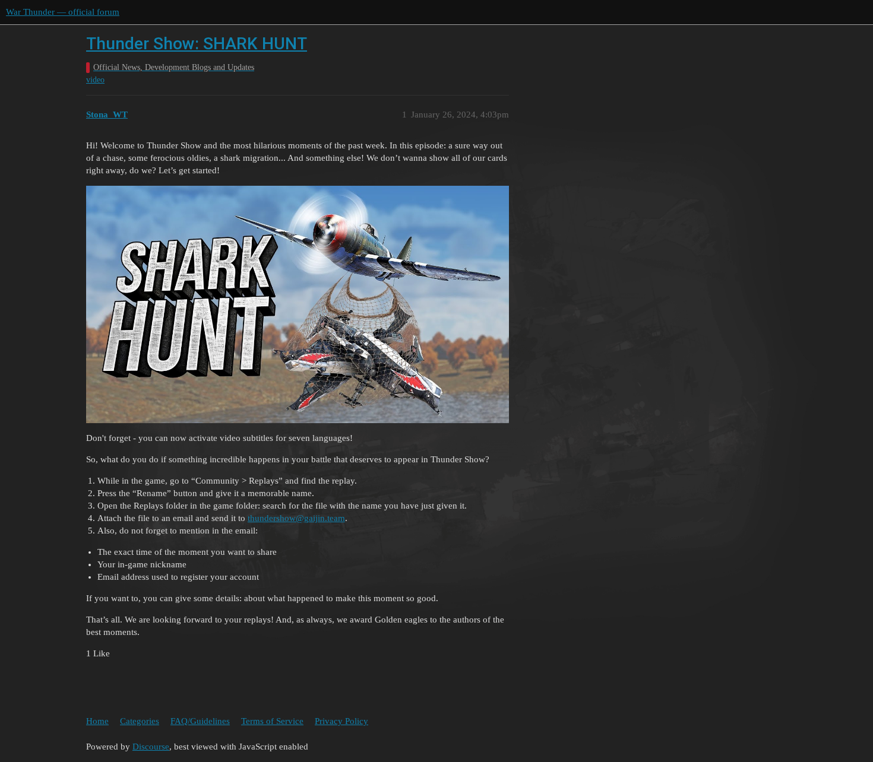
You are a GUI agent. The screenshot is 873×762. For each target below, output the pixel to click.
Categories (139, 721)
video (95, 79)
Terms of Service (272, 721)
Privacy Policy (341, 721)
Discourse (150, 746)
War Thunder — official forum (62, 12)
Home (97, 721)
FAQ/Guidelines (200, 721)
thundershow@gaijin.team (296, 518)
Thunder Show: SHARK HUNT (196, 43)
